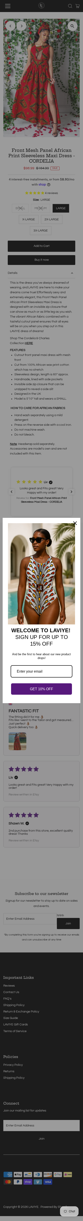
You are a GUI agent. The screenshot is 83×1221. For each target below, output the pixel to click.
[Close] (75, 523)
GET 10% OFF (41, 689)
